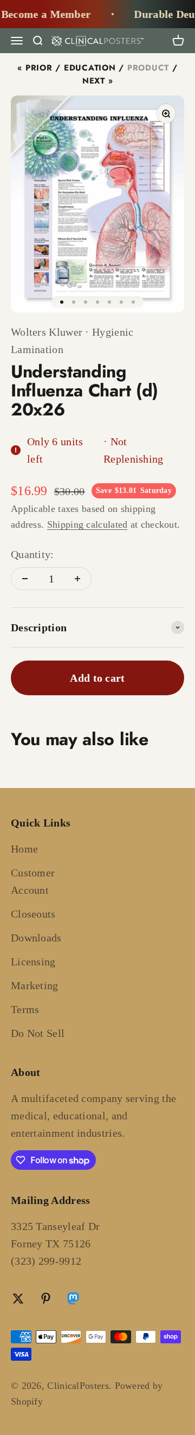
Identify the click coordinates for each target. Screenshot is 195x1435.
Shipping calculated (87, 524)
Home (24, 849)
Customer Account (33, 881)
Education (90, 68)
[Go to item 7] (133, 302)
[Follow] (73, 1300)
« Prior (34, 68)
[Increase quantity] (77, 579)
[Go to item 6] (121, 302)
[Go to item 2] (73, 302)
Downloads (36, 938)
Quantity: (32, 554)
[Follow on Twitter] (18, 1298)
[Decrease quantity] (24, 579)
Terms (25, 1009)
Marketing (34, 985)
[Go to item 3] (85, 302)
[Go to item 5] (109, 302)
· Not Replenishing (133, 450)
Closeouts (33, 914)
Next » (97, 81)
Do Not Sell (37, 1033)
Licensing (33, 962)
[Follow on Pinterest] (45, 1298)
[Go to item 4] (97, 302)
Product (148, 68)
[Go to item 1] (61, 302)
